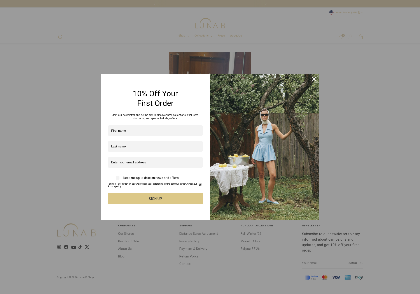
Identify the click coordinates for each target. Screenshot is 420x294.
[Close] (314, 79)
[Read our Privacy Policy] (200, 184)
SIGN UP (155, 199)
